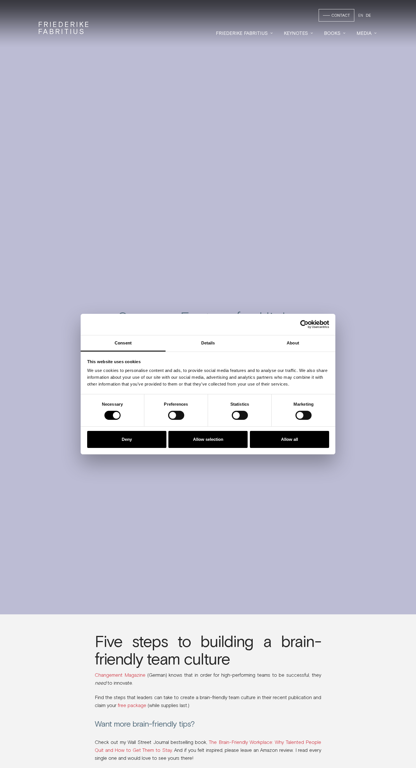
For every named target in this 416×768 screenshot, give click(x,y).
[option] (368, 15)
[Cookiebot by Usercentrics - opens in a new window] (304, 324)
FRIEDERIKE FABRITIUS (64, 27)
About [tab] (293, 342)
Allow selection (208, 439)
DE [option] (368, 15)
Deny (127, 439)
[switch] (176, 415)
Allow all (289, 439)
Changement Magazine (120, 675)
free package (132, 705)
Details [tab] (208, 342)
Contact (340, 15)
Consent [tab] (123, 342)
